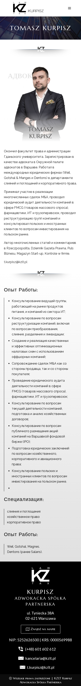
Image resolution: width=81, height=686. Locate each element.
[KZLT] (27, 8)
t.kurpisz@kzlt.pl (15, 262)
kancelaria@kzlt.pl (40, 658)
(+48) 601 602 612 (40, 649)
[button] (40, 629)
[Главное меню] (69, 8)
